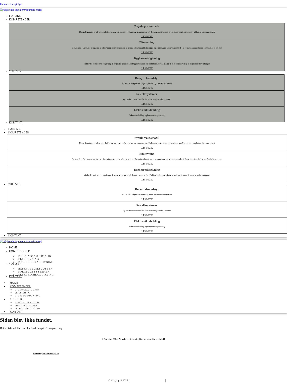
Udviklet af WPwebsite (175, 339)
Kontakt (14, 235)
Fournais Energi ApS (11, 4)
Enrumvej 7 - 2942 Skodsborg (46, 373)
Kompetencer (18, 132)
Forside (14, 129)
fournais (173, 380)
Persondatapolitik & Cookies (122, 341)
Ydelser (14, 184)
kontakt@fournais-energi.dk (46, 353)
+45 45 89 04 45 (46, 363)
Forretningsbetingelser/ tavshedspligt (160, 341)
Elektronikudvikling (27, 308)
